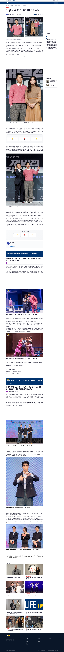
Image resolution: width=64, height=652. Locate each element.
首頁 (6, 5)
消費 (27, 643)
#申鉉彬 (14, 39)
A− (33, 14)
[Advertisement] (24, 63)
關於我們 (54, 0)
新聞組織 (39, 643)
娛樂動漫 (11, 5)
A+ (36, 14)
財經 (27, 641)
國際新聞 (39, 638)
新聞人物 (39, 641)
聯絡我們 (57, 0)
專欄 (27, 644)
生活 (8, 5)
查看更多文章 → (12, 246)
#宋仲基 (11, 39)
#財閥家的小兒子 (19, 39)
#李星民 (8, 39)
